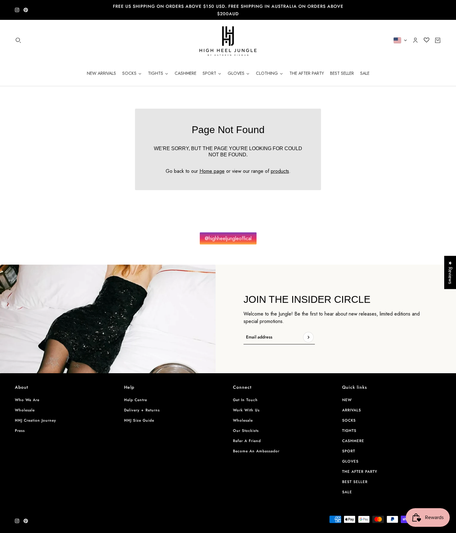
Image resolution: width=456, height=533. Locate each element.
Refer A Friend (247, 441)
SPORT (348, 451)
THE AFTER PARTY (359, 471)
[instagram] (17, 10)
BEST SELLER (355, 482)
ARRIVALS (351, 410)
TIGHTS (349, 430)
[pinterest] (25, 10)
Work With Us (246, 410)
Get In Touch (245, 400)
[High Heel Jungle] (228, 40)
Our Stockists (246, 430)
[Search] (18, 40)
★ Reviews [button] (450, 272)
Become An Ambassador (256, 451)
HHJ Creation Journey (35, 420)
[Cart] (437, 40)
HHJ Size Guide (139, 420)
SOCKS (349, 420)
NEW (347, 400)
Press (20, 430)
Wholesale (25, 410)
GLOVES (350, 461)
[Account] (415, 40)
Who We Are (27, 400)
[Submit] (308, 337)
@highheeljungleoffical (228, 238)
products (280, 171)
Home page (212, 171)
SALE (347, 492)
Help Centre (135, 400)
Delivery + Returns (142, 410)
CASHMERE (353, 441)
